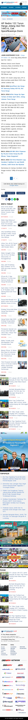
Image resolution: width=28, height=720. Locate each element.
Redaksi (3, 648)
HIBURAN (24, 7)
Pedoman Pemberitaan (4, 654)
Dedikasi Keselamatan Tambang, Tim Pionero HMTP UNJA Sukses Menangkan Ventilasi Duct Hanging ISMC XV (13, 502)
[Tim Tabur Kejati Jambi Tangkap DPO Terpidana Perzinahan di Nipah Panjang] (4, 415)
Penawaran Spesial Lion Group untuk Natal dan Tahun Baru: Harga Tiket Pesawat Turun (8, 332)
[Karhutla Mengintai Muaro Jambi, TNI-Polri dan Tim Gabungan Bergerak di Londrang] (4, 392)
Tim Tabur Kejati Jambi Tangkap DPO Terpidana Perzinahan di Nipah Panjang (18, 414)
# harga (4, 196)
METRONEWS (4, 7)
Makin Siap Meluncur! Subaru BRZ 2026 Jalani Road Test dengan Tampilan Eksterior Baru (9, 223)
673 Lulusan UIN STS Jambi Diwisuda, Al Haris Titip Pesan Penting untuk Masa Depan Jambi (18, 381)
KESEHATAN (13, 653)
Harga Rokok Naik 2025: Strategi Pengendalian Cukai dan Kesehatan (8, 321)
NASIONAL (11, 7)
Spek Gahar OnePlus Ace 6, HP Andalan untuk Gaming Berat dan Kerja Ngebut (9, 291)
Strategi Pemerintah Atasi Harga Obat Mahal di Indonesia (9, 311)
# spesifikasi (21, 193)
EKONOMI (10, 19)
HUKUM (12, 650)
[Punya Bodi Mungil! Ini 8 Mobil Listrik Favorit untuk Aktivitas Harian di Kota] (22, 303)
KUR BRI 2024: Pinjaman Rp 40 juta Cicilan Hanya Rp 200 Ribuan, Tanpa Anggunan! (13, 153)
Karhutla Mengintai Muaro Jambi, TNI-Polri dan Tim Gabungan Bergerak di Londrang (17, 392)
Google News (14, 185)
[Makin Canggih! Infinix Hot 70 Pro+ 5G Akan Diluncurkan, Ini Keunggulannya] (22, 256)
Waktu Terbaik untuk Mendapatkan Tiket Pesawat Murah (7, 342)
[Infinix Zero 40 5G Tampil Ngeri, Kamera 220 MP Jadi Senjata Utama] (22, 246)
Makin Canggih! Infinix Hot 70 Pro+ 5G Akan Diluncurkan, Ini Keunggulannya (8, 256)
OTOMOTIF (13, 655)
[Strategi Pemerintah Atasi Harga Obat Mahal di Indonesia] (22, 312)
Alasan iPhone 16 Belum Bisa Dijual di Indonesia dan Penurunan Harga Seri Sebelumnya (9, 353)
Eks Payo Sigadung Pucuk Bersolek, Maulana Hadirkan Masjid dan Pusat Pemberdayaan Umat (18, 424)
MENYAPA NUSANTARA (23, 647)
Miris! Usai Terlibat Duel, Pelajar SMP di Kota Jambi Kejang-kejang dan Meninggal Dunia (18, 403)
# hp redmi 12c (10, 193)
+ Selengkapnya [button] (22, 712)
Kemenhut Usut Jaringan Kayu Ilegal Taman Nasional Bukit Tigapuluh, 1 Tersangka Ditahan (13, 485)
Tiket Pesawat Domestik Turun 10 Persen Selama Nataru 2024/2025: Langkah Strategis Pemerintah (9, 365)
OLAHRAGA (17, 7)
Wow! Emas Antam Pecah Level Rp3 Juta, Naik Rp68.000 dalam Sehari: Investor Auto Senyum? (8, 210)
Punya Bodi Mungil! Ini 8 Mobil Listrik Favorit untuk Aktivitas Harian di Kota (9, 301)
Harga (23, 55)
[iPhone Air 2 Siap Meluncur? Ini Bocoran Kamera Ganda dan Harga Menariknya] (22, 279)
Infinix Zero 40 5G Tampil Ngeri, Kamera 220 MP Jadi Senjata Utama (9, 245)
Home (4, 19)
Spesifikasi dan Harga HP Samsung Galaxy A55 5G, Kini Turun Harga (12, 88)
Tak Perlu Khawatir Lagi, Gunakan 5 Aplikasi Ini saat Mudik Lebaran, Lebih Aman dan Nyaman (13, 162)
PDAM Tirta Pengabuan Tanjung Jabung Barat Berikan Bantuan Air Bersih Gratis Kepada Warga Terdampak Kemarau (12, 493)
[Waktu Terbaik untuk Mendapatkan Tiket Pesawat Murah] (22, 344)
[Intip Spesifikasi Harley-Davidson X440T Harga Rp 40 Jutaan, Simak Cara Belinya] (22, 235)
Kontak (3, 647)
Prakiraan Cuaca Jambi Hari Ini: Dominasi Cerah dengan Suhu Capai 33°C (13, 509)
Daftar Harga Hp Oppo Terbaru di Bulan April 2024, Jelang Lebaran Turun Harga (13, 96)
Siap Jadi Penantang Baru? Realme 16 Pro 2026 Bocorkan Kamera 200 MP (8, 267)
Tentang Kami (3, 651)
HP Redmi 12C (6, 58)
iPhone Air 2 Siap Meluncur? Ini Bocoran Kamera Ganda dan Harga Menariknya (8, 279)
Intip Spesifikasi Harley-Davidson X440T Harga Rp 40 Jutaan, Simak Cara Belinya (8, 234)
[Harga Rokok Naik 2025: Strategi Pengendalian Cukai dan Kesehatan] (22, 322)
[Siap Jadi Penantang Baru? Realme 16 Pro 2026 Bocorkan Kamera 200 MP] (22, 268)
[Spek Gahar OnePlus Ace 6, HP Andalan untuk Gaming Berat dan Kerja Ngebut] (22, 291)
